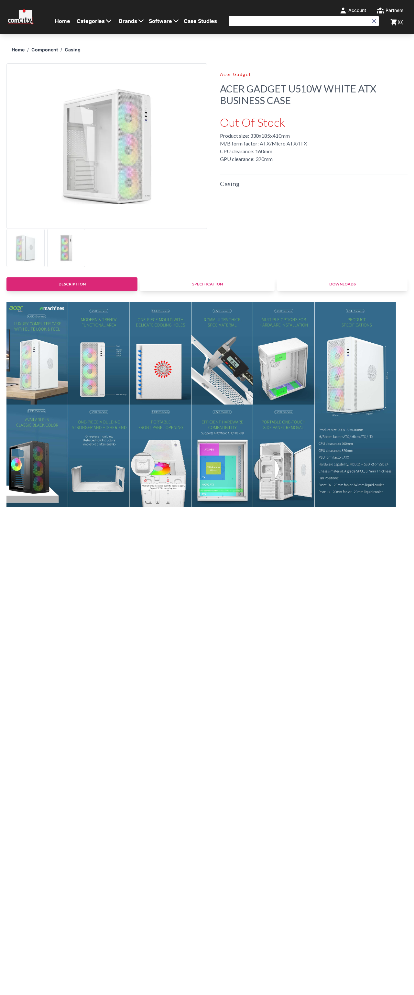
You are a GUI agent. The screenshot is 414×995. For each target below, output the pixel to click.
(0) (401, 22)
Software (160, 21)
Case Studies (200, 21)
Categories (91, 21)
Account (356, 10)
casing (73, 49)
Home (62, 21)
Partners (394, 10)
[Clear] (374, 21)
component (44, 49)
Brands (128, 21)
